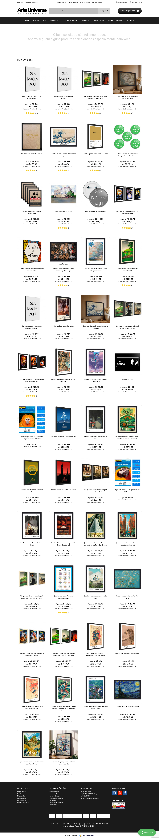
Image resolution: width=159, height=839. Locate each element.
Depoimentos (97, 2)
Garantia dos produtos (56, 798)
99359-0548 (122, 2)
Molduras (85, 20)
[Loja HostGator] (86, 836)
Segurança (53, 800)
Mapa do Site (21, 796)
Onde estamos (21, 800)
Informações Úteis (58, 788)
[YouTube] (120, 793)
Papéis (110, 20)
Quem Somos (61, 2)
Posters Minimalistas (51, 20)
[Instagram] (114, 793)
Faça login (34, 2)
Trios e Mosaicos (71, 20)
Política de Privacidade (56, 802)
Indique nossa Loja (23, 802)
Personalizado (98, 20)
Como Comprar (54, 792)
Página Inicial (21, 792)
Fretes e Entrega (54, 796)
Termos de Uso (54, 794)
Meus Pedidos (73, 2)
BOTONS (119, 20)
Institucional (24, 788)
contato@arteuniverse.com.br (90, 798)
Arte (27, 20)
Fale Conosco (85, 2)
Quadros (35, 20)
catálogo (130, 20)
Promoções (53, 805)
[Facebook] (125, 793)
